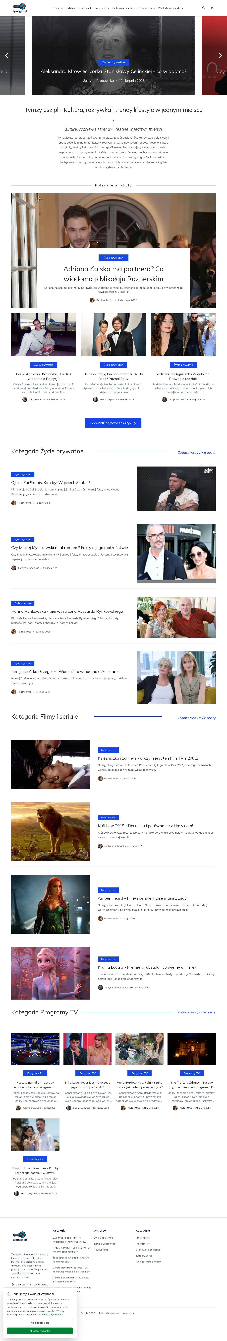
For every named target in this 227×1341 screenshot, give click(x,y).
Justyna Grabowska (104, 1243)
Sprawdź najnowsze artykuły (113, 423)
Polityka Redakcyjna (109, 1313)
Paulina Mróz (101, 1249)
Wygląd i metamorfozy (170, 7)
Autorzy (100, 1230)
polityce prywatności (52, 1314)
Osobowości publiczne (124, 7)
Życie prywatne (147, 7)
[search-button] (204, 8)
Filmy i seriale (85, 7)
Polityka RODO (88, 1313)
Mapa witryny (129, 1313)
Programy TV (102, 7)
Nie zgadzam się (40, 1322)
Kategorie (143, 1230)
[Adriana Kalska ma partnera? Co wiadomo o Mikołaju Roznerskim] (113, 250)
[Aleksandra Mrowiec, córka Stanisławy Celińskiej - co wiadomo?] (113, 55)
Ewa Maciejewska (104, 1237)
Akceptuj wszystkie (40, 1330)
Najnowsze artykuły (64, 7)
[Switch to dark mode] (213, 8)
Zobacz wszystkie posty (197, 452)
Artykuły (59, 1230)
